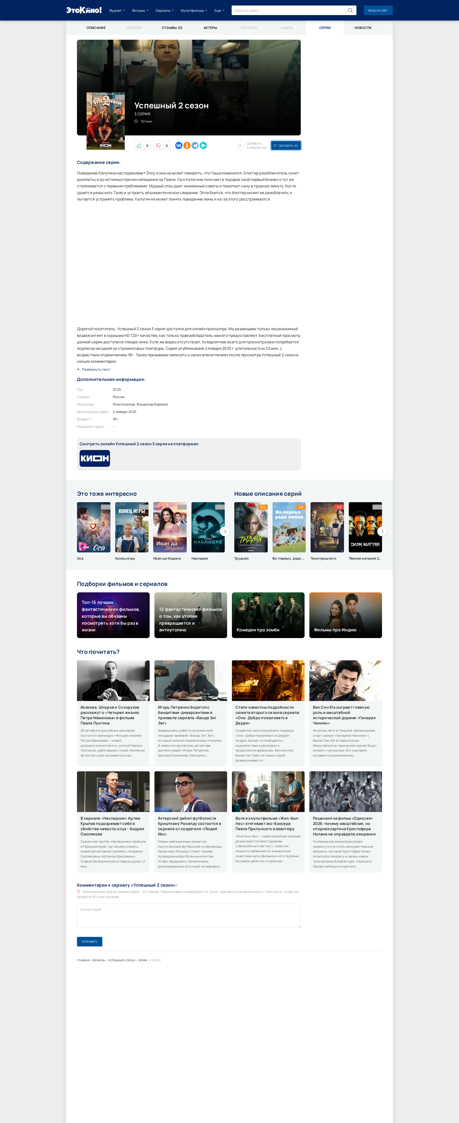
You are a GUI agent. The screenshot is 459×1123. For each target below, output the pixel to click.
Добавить (257, 145)
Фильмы (138, 10)
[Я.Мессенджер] (203, 145)
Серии (142, 960)
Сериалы (163, 10)
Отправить (90, 941)
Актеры (210, 27)
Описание (96, 27)
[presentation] (225, 531)
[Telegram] (195, 145)
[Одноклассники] (187, 145)
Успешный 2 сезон (121, 960)
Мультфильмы (192, 10)
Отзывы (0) (172, 27)
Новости (363, 27)
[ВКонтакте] (178, 145)
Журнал (115, 10)
